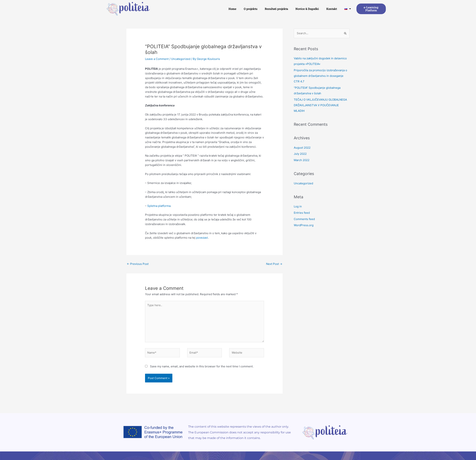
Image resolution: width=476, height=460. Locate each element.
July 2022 (300, 154)
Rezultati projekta (276, 9)
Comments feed (304, 219)
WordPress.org (303, 225)
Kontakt (331, 9)
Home (232, 9)
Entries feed (302, 212)
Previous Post (138, 264)
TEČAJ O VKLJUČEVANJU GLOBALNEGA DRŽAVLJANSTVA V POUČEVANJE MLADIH (320, 105)
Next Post (274, 264)
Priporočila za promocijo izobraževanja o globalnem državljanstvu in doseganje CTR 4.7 (320, 75)
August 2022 (302, 147)
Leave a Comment (157, 59)
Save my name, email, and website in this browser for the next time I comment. (201, 366)
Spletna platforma (159, 206)
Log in (298, 206)
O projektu (250, 9)
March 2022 (301, 160)
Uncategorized (180, 59)
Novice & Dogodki (307, 9)
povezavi (202, 237)
